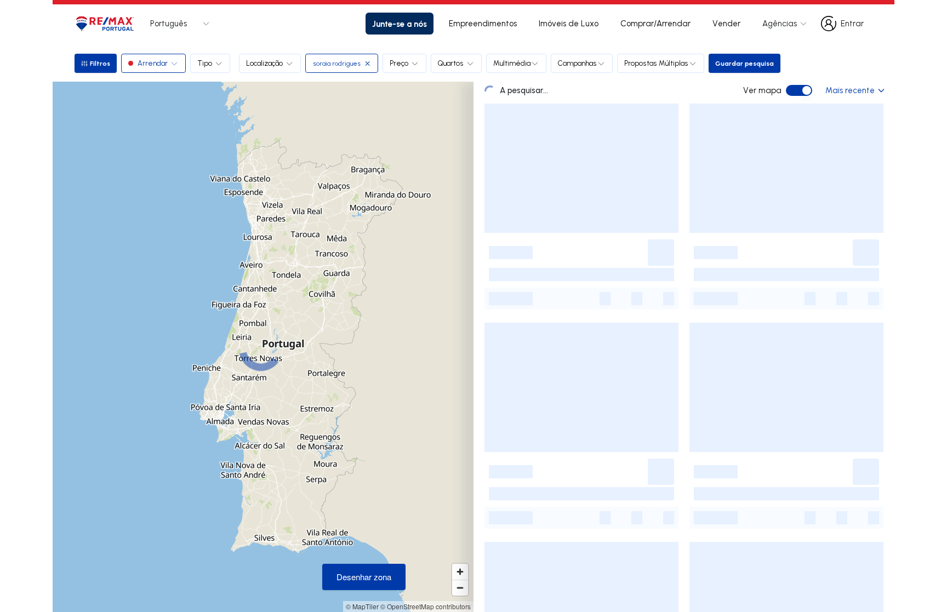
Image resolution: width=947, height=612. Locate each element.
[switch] (799, 90)
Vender (726, 23)
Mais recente (850, 90)
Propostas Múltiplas (656, 63)
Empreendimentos (483, 23)
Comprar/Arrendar (655, 23)
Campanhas (577, 63)
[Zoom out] (460, 588)
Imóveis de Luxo (568, 23)
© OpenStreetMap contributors (425, 606)
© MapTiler (362, 606)
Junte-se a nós (399, 23)
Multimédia (511, 63)
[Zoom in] (460, 572)
